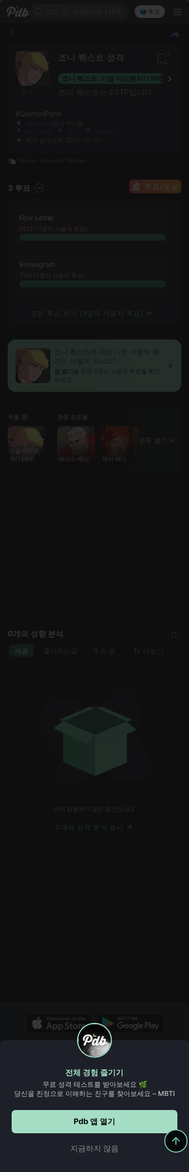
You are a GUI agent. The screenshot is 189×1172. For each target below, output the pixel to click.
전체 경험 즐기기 (94, 1072)
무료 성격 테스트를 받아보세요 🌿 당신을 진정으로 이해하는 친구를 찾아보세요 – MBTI (94, 1088)
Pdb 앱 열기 (94, 1121)
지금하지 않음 (94, 1148)
